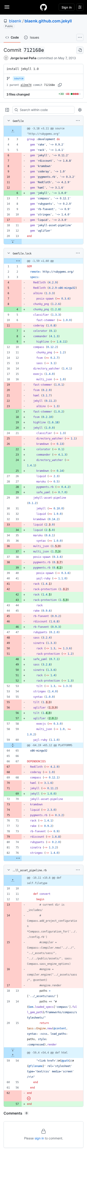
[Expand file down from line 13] (13, 241)
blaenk (15, 21)
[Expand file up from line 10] (13, 880)
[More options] (77, 120)
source (18, 78)
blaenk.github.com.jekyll (48, 21)
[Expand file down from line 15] (13, 1050)
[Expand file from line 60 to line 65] (13, 745)
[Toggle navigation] (7, 7)
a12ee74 (26, 85)
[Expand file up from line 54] (13, 1055)
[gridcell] (43, 131)
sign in (39, 1138)
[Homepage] (43, 7)
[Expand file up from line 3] (13, 131)
